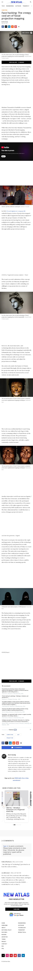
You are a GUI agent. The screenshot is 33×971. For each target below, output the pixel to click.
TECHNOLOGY (22, 927)
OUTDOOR (18, 6)
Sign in (5, 846)
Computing (4, 10)
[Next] (29, 806)
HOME (3, 923)
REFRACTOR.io (22, 932)
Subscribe (16, 909)
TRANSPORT (26, 6)
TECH (3, 6)
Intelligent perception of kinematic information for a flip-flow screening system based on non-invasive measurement (15, 721)
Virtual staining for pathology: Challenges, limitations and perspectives (15, 696)
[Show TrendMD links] (30, 729)
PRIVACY (4, 941)
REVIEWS (4, 934)
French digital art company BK (16, 211)
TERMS (3, 939)
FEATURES (4, 932)
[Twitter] (6, 26)
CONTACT (4, 944)
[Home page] (16, 2)
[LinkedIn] (9, 26)
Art (18, 734)
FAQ (3, 948)
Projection (10, 737)
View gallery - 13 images (16, 62)
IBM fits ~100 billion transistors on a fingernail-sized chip (15, 809)
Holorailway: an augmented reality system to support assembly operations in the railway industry (16, 715)
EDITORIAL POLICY (6, 930)
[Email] (19, 26)
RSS (3, 946)
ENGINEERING (10, 6)
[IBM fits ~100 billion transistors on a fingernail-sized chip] (16, 798)
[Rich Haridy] (4, 756)
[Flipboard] (15, 26)
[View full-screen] (31, 33)
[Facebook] (3, 26)
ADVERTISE (5, 937)
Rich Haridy (12, 755)
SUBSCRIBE (5, 925)
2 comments (18, 747)
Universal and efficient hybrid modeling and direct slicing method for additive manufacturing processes (15, 709)
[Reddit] (12, 26)
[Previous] (4, 806)
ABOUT (4, 927)
